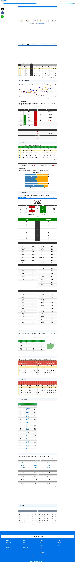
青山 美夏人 (28, 421)
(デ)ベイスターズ (8, 547)
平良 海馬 (27, 441)
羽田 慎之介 (28, 429)
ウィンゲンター (27, 431)
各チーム (41, 542)
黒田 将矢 (27, 438)
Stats (41, 547)
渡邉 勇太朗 (28, 408)
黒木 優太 (27, 435)
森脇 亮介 (27, 419)
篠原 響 (35, 467)
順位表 (41, 545)
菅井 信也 (27, 445)
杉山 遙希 (27, 432)
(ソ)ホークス (25, 542)
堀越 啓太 (27, 426)
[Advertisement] (37, 13)
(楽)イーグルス (25, 547)
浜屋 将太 (27, 448)
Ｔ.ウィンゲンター (22, 467)
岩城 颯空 (27, 415)
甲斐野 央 (35, 465)
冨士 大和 (27, 442)
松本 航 (27, 412)
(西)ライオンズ (25, 545)
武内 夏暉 (27, 416)
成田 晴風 (27, 428)
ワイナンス (27, 422)
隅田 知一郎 (48, 462)
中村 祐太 (27, 439)
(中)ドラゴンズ (8, 545)
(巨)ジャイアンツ (8, 542)
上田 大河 (27, 406)
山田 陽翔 (27, 425)
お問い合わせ (59, 545)
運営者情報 (59, 542)
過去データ (42, 552)
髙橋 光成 (27, 409)
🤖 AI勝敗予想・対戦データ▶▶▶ (40, 23)
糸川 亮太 (27, 418)
